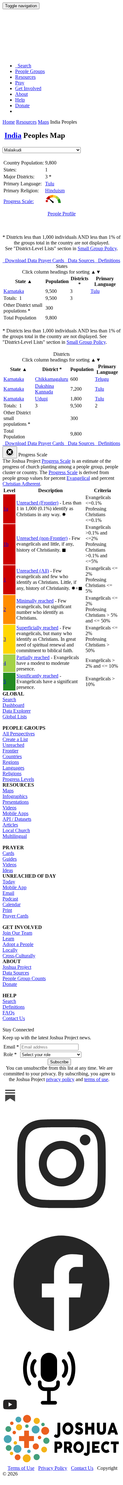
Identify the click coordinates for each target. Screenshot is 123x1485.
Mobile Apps (15, 813)
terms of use (96, 1079)
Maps (43, 122)
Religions (12, 773)
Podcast (10, 898)
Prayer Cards (15, 916)
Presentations (16, 802)
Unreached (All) (32, 570)
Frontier (10, 750)
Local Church (16, 830)
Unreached (13, 745)
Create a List (15, 739)
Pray (19, 82)
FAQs (9, 1012)
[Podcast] (50, 1410)
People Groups (30, 71)
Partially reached (33, 657)
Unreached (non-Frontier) (41, 538)
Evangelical (78, 478)
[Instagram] (61, 1221)
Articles (10, 824)
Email (8, 893)
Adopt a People (18, 944)
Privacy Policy (52, 1468)
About (21, 94)
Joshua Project (17, 967)
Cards (8, 853)
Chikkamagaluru (51, 379)
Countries (12, 756)
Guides (10, 859)
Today (9, 881)
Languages (13, 767)
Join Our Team (17, 933)
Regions (11, 762)
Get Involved (28, 88)
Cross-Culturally (19, 955)
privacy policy (60, 1079)
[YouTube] (10, 1410)
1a (5, 508)
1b (6, 544)
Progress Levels (18, 779)
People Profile (62, 213)
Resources (25, 77)
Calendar (11, 904)
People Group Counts (24, 978)
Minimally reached (35, 600)
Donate (22, 105)
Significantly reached (37, 675)
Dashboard (13, 705)
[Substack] (10, 1101)
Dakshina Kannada (44, 388)
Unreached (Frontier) (37, 502)
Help (20, 99)
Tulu (49, 183)
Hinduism (55, 190)
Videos (9, 807)
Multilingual (15, 836)
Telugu (102, 379)
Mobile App (14, 887)
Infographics (15, 796)
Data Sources (16, 972)
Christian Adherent (21, 483)
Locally (10, 950)
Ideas (8, 870)
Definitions (14, 1007)
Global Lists (15, 716)
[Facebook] (61, 1340)
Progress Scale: (18, 201)
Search (23, 65)
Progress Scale (56, 461)
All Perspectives (19, 733)
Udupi (41, 398)
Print (7, 910)
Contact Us (14, 1018)
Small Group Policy (97, 248)
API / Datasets (17, 819)
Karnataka (13, 291)
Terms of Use (21, 1468)
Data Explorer (17, 711)
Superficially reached (37, 627)
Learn (8, 938)
